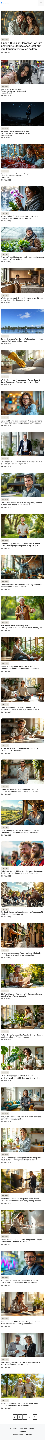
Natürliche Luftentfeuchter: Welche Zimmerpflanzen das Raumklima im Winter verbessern (22, 1036)
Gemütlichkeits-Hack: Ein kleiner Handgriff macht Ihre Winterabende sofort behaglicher (15, 175)
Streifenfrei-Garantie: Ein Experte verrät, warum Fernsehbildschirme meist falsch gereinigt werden (21, 1200)
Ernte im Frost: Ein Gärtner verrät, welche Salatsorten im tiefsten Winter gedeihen (22, 258)
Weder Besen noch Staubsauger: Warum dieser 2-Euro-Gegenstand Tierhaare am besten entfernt (21, 381)
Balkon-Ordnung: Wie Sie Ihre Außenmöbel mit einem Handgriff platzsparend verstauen (22, 340)
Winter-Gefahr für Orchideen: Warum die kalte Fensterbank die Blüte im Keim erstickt (19, 217)
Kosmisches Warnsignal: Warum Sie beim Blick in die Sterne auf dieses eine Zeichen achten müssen (15, 133)
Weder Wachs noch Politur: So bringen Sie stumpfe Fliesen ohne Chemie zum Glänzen (21, 1240)
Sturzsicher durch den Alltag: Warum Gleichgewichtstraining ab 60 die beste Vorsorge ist (21, 626)
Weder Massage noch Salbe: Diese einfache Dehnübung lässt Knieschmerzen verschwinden (20, 667)
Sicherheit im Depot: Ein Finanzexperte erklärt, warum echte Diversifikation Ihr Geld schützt (19, 1282)
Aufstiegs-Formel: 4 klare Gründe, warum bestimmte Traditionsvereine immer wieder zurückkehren (22, 872)
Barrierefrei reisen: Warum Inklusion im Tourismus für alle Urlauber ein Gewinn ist (22, 913)
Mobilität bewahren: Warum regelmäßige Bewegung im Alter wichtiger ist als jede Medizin (21, 1404)
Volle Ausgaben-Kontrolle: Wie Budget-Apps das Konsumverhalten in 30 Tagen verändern (20, 1322)
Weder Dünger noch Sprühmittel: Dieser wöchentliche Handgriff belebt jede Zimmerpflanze (21, 1077)
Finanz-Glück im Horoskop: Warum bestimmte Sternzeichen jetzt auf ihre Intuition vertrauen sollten (21, 46)
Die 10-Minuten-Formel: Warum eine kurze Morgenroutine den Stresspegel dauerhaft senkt (20, 708)
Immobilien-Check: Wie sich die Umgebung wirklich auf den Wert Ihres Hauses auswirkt (21, 504)
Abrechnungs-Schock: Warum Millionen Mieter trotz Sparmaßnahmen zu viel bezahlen (22, 1363)
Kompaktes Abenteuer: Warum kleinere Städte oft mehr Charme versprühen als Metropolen (20, 954)
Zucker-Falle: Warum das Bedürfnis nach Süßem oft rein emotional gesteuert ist (21, 749)
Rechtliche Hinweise (22, 1435)
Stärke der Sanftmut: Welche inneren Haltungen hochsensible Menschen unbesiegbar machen (20, 790)
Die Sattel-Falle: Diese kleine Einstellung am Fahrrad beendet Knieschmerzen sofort (21, 586)
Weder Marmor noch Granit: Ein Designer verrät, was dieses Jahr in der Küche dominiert (22, 299)
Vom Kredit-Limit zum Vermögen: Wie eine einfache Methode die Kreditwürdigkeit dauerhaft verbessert (21, 422)
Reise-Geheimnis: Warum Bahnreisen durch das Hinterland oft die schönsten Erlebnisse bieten (20, 831)
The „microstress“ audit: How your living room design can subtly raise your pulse (22, 1118)
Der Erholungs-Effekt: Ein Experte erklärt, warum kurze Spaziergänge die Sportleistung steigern (20, 545)
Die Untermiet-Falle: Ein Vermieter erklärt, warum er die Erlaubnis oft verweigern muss (21, 463)
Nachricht (5, 39)
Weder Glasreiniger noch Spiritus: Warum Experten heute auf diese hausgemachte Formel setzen (21, 1159)
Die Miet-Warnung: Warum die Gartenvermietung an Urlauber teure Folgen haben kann (21, 995)
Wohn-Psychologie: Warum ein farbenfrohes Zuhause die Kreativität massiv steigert (13, 91)
